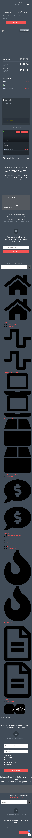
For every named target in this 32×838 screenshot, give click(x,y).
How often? (7, 749)
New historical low (11, 762)
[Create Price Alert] (28, 141)
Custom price (9, 764)
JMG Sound (6, 143)
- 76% (17, 132)
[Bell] (19, 4)
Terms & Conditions (20, 219)
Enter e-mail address (10, 247)
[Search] (29, 267)
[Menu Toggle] (2, 271)
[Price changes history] (26, 141)
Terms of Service (15, 217)
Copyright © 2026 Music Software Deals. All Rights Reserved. (16, 221)
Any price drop (10, 757)
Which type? (7, 755)
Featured (24, 132)
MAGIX (4, 18)
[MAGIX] (3, 15)
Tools (15, 16)
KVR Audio (5, 65)
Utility (19, 16)
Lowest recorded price (12, 760)
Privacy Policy (24, 216)
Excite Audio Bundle (16, 797)
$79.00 (6, 140)
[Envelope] (16, 4)
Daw (12, 16)
